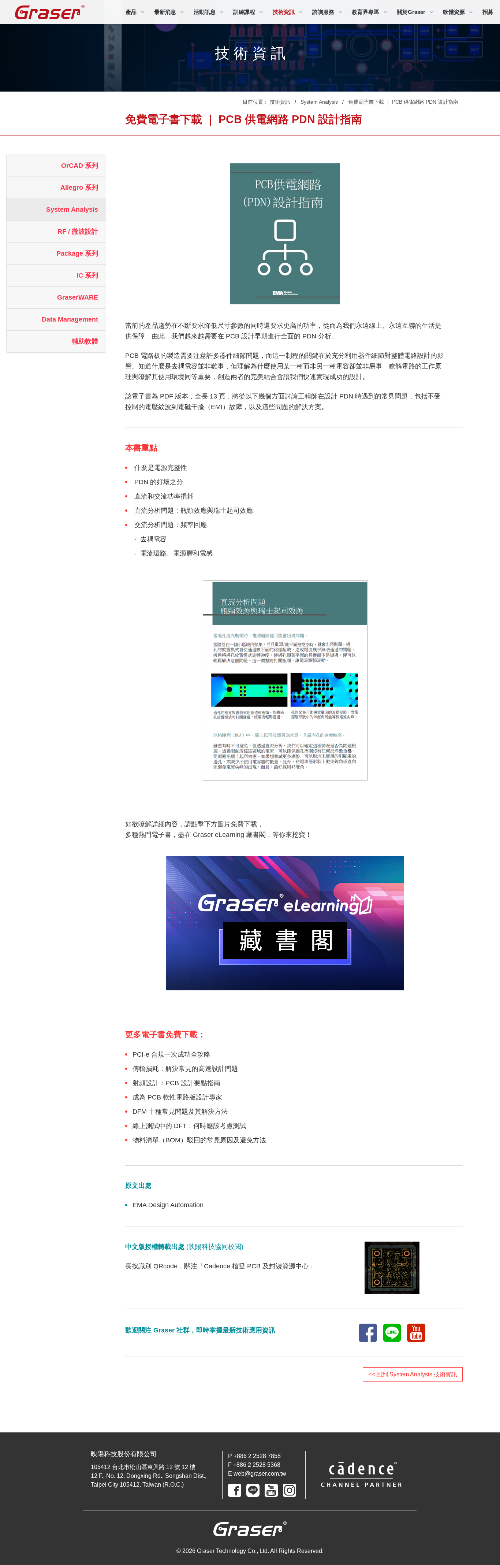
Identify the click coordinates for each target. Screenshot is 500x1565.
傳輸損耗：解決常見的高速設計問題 (185, 1068)
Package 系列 (77, 253)
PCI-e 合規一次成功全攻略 (171, 1054)
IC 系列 (87, 275)
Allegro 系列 (79, 187)
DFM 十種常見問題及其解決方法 (180, 1111)
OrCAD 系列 (79, 165)
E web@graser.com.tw (257, 1474)
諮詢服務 (323, 12)
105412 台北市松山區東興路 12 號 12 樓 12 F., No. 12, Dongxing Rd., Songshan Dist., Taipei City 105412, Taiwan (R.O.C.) (148, 1476)
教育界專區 (365, 12)
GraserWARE (77, 297)
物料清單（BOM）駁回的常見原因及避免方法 (199, 1140)
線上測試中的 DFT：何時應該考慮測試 (189, 1126)
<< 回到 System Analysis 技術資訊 (412, 1374)
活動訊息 (205, 12)
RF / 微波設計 (77, 231)
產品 (131, 12)
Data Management (70, 319)
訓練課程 (244, 12)
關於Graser (411, 12)
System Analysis (319, 102)
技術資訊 (284, 12)
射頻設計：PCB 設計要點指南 (176, 1083)
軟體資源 (454, 12)
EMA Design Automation (168, 1205)
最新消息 (165, 12)
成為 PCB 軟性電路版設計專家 (177, 1097)
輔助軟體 (85, 341)
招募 (487, 12)
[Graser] (50, 12)
